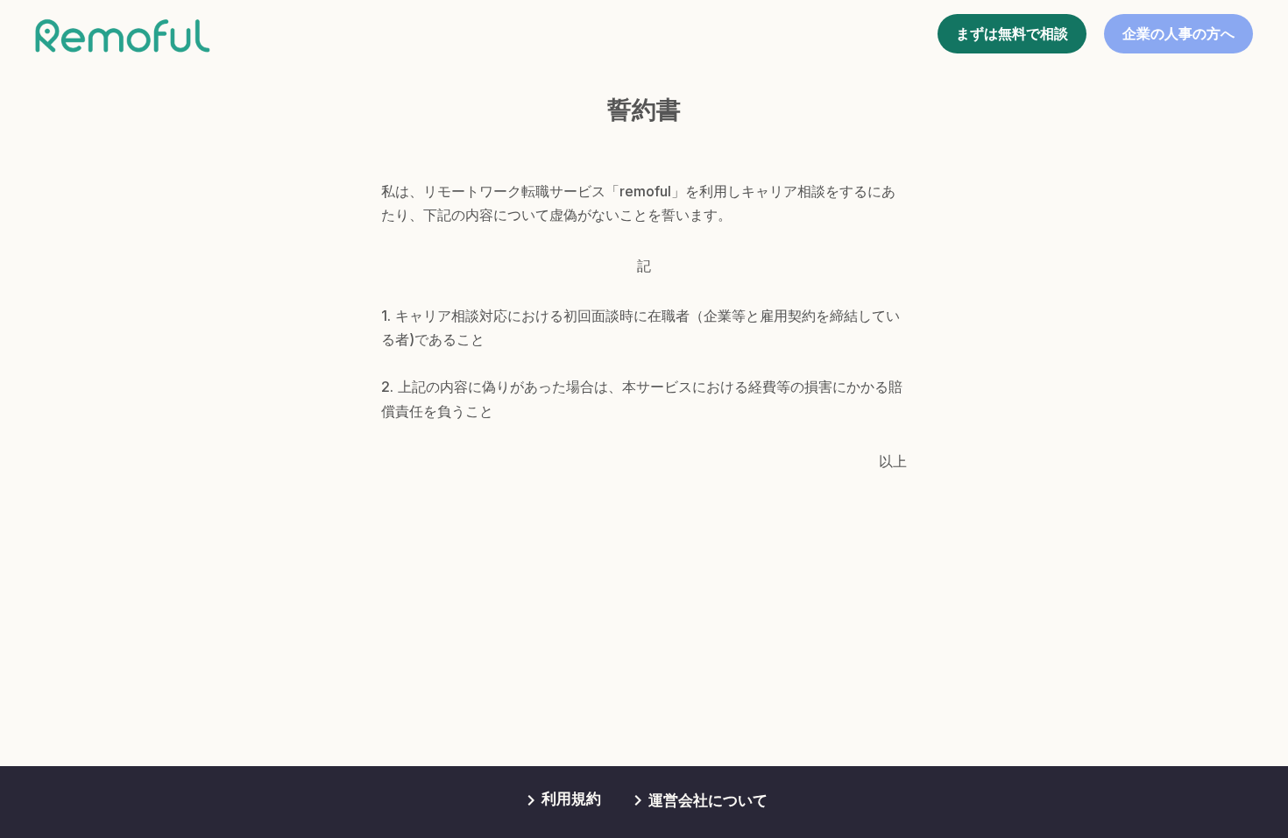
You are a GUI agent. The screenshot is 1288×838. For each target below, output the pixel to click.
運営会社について (708, 800)
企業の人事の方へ (1178, 33)
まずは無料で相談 (1012, 33)
